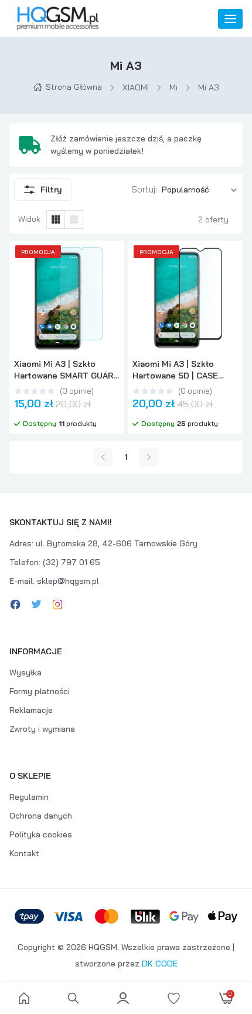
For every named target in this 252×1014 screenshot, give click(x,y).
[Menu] (230, 19)
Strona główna (74, 87)
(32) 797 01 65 (71, 562)
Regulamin (29, 797)
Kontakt (24, 853)
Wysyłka (25, 672)
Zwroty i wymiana (42, 729)
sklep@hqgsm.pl (68, 581)
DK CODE (160, 963)
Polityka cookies (40, 834)
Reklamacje (31, 710)
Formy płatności (39, 691)
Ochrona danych (40, 815)
